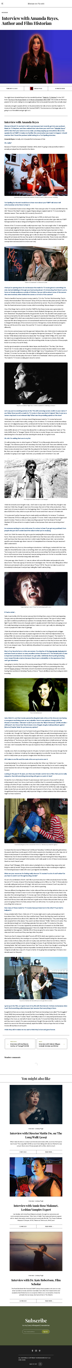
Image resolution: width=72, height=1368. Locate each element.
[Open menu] (2, 3)
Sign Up (45, 1331)
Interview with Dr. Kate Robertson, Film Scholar (36, 1282)
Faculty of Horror (15, 669)
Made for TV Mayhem (50, 97)
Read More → (49, 1152)
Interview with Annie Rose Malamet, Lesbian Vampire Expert (36, 1207)
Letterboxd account (25, 928)
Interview (5, 12)
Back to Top (33, 1364)
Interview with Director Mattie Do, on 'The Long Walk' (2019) (36, 1135)
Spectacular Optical (56, 651)
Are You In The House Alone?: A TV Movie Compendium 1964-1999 (29, 100)
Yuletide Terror (60, 128)
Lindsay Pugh (38, 88)
